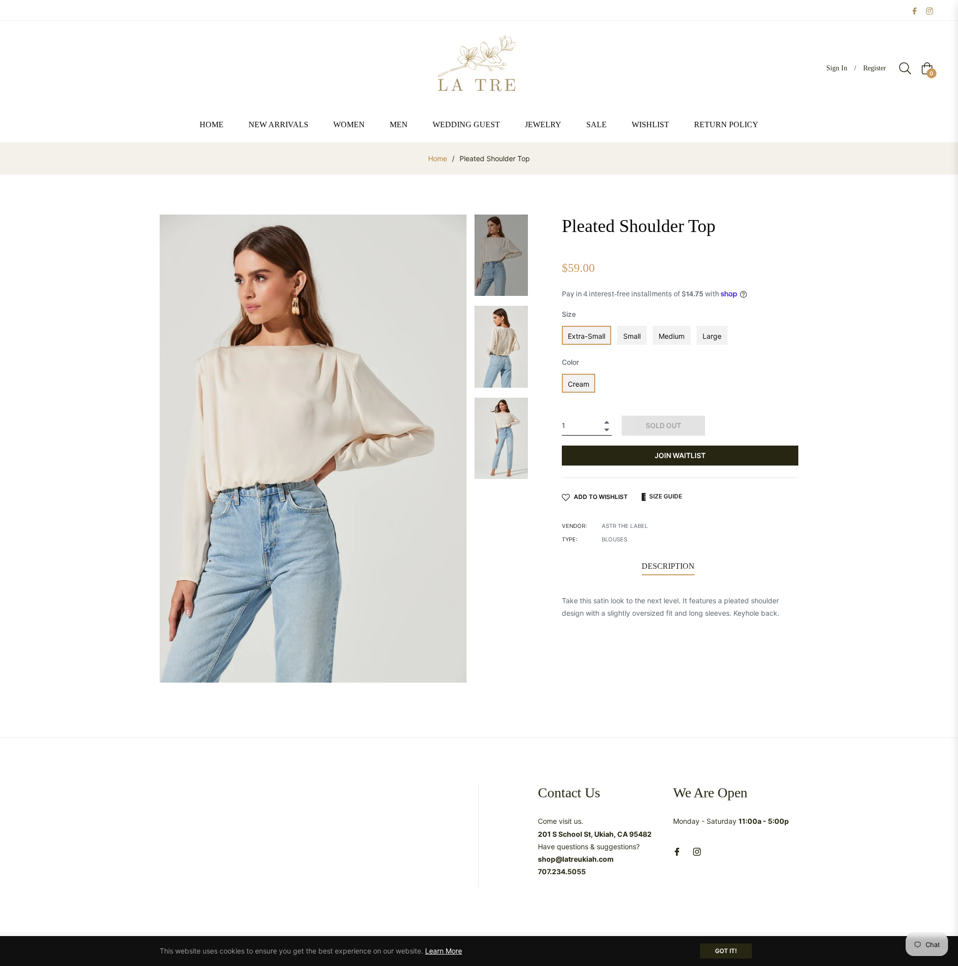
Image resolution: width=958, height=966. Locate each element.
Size (569, 314)
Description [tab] (668, 566)
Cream (578, 384)
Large (712, 336)
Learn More (443, 951)
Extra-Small (586, 336)
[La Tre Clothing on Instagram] (929, 10)
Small (632, 336)
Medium (672, 336)
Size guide (665, 496)
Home (437, 158)
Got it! (726, 951)
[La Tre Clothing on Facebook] (914, 10)
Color (570, 362)
